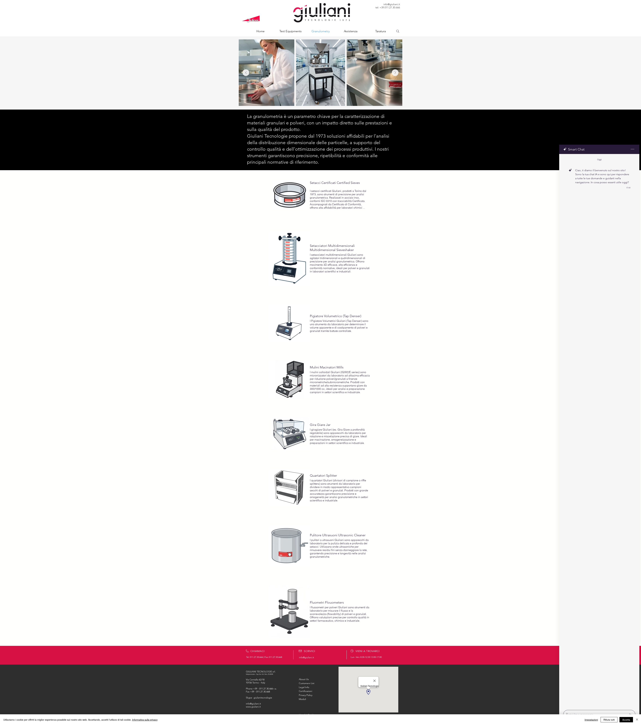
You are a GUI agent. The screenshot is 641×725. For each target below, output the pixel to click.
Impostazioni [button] (591, 719)
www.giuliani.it (253, 706)
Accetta (626, 719)
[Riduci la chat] (632, 149)
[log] (599, 431)
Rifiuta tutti (609, 719)
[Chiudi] (637, 719)
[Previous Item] (246, 72)
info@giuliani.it (391, 4)
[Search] (397, 31)
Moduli (302, 699)
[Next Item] (395, 72)
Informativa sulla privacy (145, 719)
